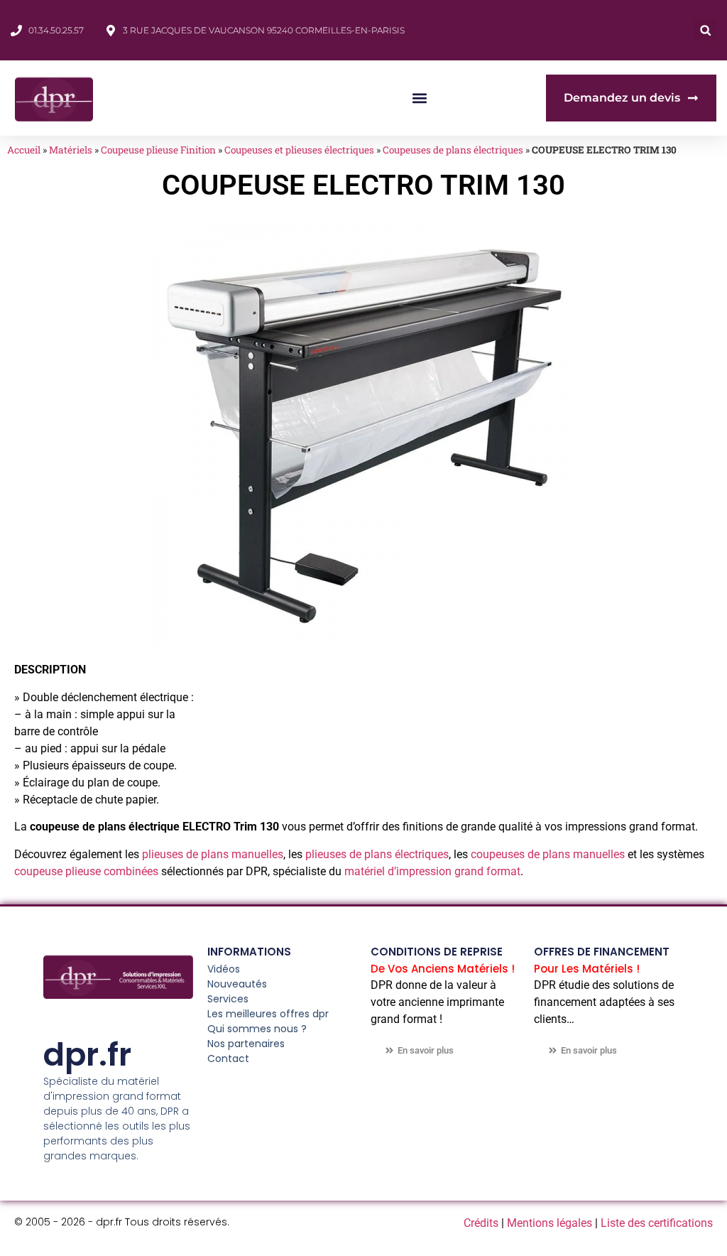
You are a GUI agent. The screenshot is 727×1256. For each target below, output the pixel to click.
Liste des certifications (657, 1223)
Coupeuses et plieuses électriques (299, 150)
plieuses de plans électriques (377, 854)
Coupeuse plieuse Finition (158, 150)
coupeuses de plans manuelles (548, 854)
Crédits (481, 1223)
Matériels (70, 150)
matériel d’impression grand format (432, 871)
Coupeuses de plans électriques (453, 150)
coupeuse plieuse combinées (86, 871)
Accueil (23, 150)
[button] (705, 30)
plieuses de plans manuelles (212, 854)
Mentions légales (549, 1223)
